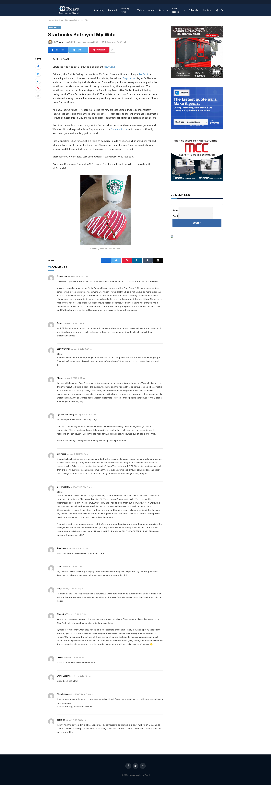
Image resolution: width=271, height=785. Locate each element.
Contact (207, 10)
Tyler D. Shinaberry (65, 414)
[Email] (38, 95)
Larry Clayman (63, 349)
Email (175, 216)
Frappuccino (129, 78)
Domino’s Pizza (119, 129)
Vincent (59, 42)
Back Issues (175, 10)
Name (175, 210)
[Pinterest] (38, 88)
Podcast (112, 10)
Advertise (163, 10)
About (151, 10)
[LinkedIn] (38, 81)
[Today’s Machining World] (68, 10)
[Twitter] (38, 73)
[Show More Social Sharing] (112, 50)
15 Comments (110, 42)
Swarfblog (99, 10)
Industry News (125, 10)
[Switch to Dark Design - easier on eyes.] (217, 10)
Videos (140, 10)
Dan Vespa (62, 276)
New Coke (109, 66)
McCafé (143, 74)
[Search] (221, 10)
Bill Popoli (61, 454)
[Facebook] (38, 66)
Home (50, 20)
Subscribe (194, 10)
